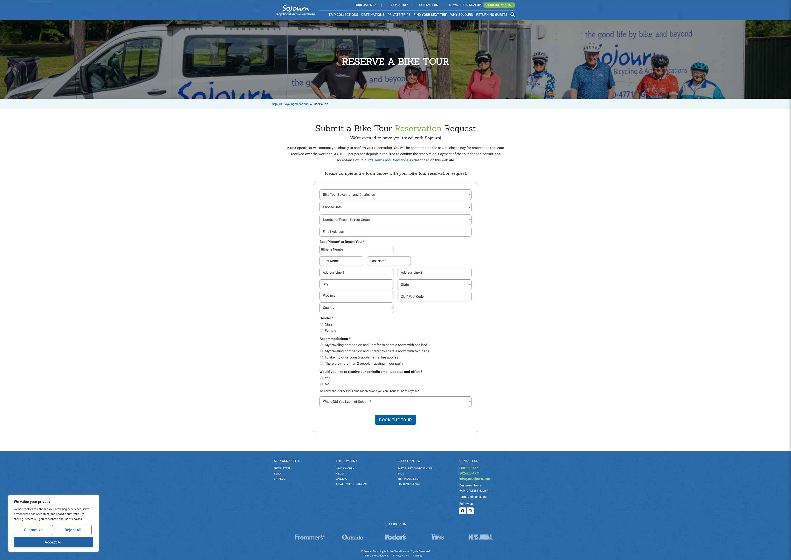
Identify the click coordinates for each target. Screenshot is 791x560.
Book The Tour (395, 419)
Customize (33, 530)
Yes (327, 378)
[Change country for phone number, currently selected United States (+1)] (324, 249)
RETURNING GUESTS (491, 15)
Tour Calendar (366, 5)
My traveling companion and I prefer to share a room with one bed (376, 345)
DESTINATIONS (372, 15)
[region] (53, 523)
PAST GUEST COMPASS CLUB (415, 468)
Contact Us (428, 5)
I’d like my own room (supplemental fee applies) (362, 357)
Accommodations (334, 339)
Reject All (73, 530)
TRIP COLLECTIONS (343, 15)
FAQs (401, 473)
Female (330, 330)
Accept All (54, 542)
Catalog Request (499, 5)
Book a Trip (399, 5)
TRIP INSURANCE (408, 478)
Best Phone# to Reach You (341, 242)
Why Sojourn (345, 468)
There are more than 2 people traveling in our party (364, 363)
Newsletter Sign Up (465, 5)
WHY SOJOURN (461, 15)
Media (340, 473)
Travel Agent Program (351, 483)
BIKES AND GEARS (409, 483)
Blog (277, 473)
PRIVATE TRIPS (399, 15)
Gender (326, 318)
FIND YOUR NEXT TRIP (430, 15)
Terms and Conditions (391, 160)
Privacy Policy (401, 555)
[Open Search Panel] (512, 14)
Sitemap (417, 555)
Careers (341, 478)
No (327, 384)
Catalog (279, 478)
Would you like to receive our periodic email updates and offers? (370, 372)
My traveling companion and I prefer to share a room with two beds (377, 351)
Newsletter (282, 468)
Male (328, 324)
